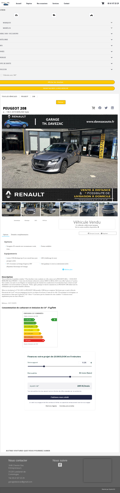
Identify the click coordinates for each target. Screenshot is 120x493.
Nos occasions (42, 3)
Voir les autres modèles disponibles (86, 227)
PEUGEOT (24, 96)
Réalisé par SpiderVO (108, 489)
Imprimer (105, 233)
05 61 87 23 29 (113, 3)
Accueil (18, 3)
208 (33, 96)
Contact (66, 3)
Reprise (29, 3)
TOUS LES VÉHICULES (9, 96)
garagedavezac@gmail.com (20, 481)
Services (55, 3)
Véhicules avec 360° (10, 75)
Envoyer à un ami (94, 233)
